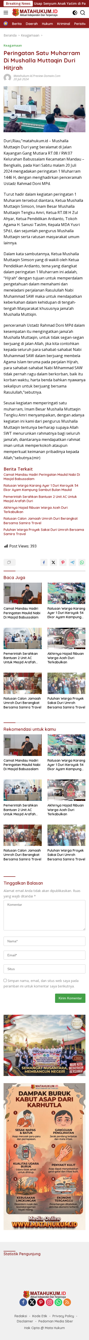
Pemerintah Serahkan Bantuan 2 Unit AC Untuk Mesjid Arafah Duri (40, 499)
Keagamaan (13, 45)
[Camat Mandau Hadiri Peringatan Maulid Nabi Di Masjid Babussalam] (23, 593)
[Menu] (7, 13)
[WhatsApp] (58, 1302)
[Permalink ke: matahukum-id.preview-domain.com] (7, 77)
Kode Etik (39, 1316)
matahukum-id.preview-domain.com (37, 76)
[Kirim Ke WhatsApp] (81, 562)
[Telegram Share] (72, 562)
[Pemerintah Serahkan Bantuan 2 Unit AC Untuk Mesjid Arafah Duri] (23, 638)
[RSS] (67, 1302)
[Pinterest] (41, 1302)
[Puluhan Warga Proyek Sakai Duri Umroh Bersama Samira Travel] (66, 683)
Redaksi (20, 1316)
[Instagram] (49, 1302)
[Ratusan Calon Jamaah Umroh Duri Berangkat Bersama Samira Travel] (23, 683)
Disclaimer (25, 1321)
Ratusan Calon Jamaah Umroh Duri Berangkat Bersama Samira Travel (41, 520)
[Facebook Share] (43, 562)
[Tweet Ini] (53, 562)
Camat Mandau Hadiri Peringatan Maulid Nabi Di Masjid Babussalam (42, 476)
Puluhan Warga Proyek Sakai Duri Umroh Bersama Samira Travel (44, 532)
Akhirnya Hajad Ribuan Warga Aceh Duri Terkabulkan (36, 509)
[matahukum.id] (34, 13)
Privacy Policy (63, 1316)
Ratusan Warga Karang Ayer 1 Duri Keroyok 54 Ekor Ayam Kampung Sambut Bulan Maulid (41, 487)
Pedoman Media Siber (55, 1321)
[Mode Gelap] (75, 13)
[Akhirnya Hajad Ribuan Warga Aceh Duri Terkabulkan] (66, 638)
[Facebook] (23, 1302)
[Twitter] (32, 1302)
